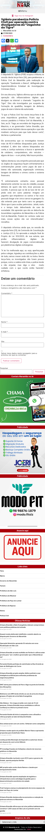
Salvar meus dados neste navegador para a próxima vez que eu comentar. (19, 354)
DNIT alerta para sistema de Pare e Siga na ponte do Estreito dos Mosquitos (22, 686)
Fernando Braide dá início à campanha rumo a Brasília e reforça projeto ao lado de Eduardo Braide (20, 716)
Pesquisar (4, 368)
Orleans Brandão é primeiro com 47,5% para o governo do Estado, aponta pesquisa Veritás (21, 759)
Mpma (2, 576)
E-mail (4, 332)
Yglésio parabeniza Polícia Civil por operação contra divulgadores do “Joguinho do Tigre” (21, 23)
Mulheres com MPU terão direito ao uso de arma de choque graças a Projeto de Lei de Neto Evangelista (22, 695)
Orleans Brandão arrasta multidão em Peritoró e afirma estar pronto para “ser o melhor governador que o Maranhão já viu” (22, 655)
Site (2, 341)
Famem (2, 586)
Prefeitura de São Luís (8, 591)
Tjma (2, 571)
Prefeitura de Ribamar (8, 596)
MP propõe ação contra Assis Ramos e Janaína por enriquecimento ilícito (19, 768)
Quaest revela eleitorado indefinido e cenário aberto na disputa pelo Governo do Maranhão (20, 635)
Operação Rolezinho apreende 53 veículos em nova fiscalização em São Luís (19, 644)
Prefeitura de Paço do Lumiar (11, 601)
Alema (2, 611)
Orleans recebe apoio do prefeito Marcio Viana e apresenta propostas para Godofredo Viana (22, 732)
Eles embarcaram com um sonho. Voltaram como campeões (22, 724)
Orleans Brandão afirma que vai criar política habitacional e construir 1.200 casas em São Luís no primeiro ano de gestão (22, 808)
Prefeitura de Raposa (8, 606)
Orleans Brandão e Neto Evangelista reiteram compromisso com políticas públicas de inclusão (22, 626)
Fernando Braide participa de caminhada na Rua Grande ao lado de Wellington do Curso (21, 665)
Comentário (6, 293)
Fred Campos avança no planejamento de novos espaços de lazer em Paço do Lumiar (22, 789)
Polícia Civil (4, 616)
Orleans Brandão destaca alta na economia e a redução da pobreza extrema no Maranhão (21, 798)
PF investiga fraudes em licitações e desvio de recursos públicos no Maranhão (20, 750)
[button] (22, 11)
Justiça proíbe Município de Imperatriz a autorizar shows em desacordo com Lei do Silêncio (21, 741)
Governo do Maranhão (8, 581)
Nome (4, 322)
